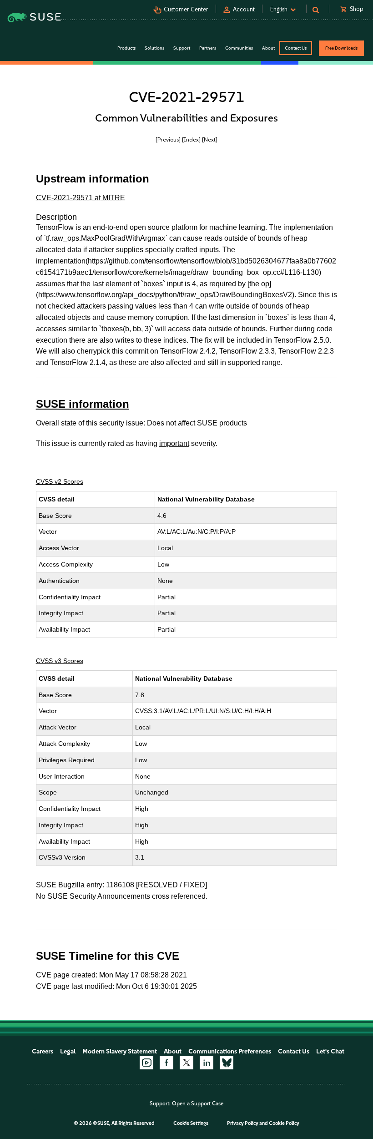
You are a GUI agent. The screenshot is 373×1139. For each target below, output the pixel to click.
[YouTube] (146, 1062)
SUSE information (82, 404)
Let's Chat (330, 1051)
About (172, 1051)
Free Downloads (341, 48)
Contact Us (296, 48)
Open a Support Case (197, 1103)
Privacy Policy (242, 1123)
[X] (186, 1062)
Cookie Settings (190, 1123)
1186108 (120, 885)
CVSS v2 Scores (59, 481)
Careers (42, 1051)
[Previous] (168, 139)
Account (244, 9)
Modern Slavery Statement (119, 1051)
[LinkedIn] (206, 1062)
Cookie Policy (284, 1123)
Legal (68, 1051)
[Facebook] (166, 1062)
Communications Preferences (229, 1051)
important (174, 443)
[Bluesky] (226, 1062)
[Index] (191, 139)
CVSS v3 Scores (59, 660)
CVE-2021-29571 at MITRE (80, 198)
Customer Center (186, 9)
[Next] (209, 139)
